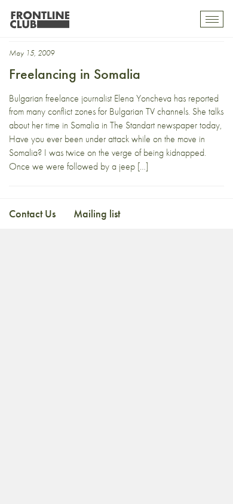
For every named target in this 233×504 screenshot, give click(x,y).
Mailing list (96, 213)
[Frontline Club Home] (39, 16)
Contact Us (32, 213)
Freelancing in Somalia (74, 73)
